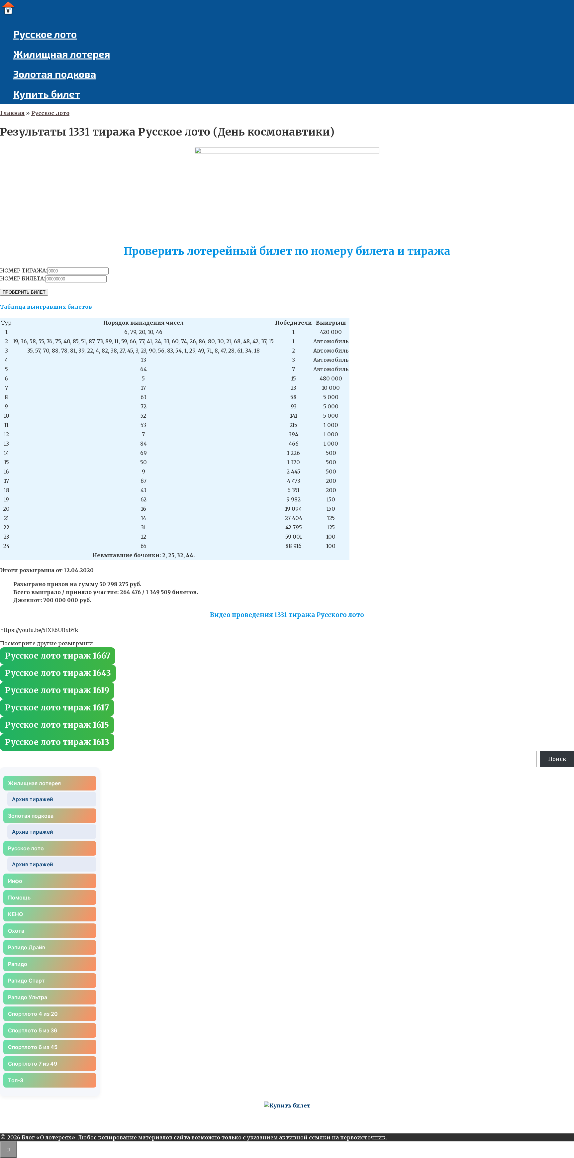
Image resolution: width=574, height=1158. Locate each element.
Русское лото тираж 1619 (57, 690)
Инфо (15, 881)
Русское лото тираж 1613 (57, 742)
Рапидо (17, 964)
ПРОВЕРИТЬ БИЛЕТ (24, 292)
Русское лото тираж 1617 (57, 707)
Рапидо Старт (26, 980)
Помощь (19, 897)
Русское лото (45, 34)
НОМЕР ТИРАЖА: (23, 270)
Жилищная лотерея (61, 54)
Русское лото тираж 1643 (58, 673)
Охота (16, 930)
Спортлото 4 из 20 (33, 1013)
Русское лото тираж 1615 (57, 725)
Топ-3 (15, 1080)
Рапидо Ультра (27, 997)
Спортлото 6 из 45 (32, 1047)
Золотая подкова (54, 74)
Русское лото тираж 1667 (57, 656)
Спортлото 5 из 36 (32, 1030)
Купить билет (46, 94)
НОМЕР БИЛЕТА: (22, 278)
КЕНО (15, 914)
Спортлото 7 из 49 (32, 1063)
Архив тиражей (32, 799)
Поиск (557, 759)
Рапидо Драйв (26, 947)
